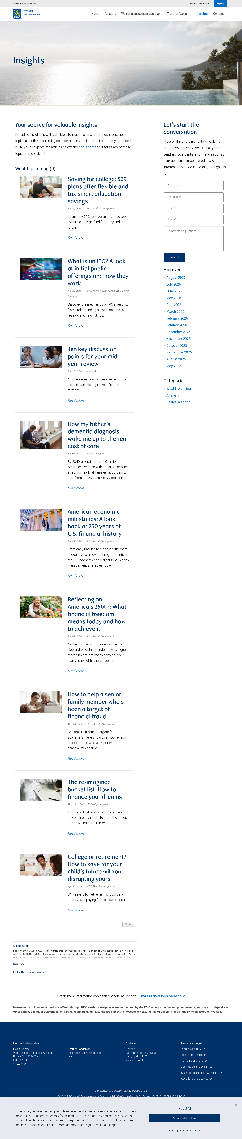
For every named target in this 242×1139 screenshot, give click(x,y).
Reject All (184, 1108)
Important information (199, 3)
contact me (87, 147)
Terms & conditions (192, 1060)
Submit (174, 257)
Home (95, 13)
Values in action (178, 402)
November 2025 (178, 339)
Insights (202, 13)
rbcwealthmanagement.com (25, 3)
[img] (121, 63)
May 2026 (173, 298)
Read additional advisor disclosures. (29, 972)
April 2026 (174, 305)
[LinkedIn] (19, 1064)
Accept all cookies (184, 1118)
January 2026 (176, 325)
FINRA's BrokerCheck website (159, 996)
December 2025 (178, 332)
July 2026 (173, 284)
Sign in (220, 3)
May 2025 (173, 366)
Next (128, 924)
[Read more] (18, 963)
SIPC (179, 1096)
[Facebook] (22, 1064)
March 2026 (175, 311)
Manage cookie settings (185, 1130)
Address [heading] (131, 1043)
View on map (133, 1060)
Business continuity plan (195, 1066)
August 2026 (176, 277)
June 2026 (174, 291)
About (109, 13)
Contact (218, 13)
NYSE (154, 1096)
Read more (76, 238)
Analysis (172, 395)
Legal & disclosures (192, 1055)
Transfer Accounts (179, 13)
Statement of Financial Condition (200, 1072)
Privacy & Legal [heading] (191, 1043)
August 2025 (176, 359)
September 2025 (179, 352)
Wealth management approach (141, 13)
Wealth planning (178, 388)
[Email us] (15, 1064)
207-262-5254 (30, 1056)
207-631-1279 (27, 1060)
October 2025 (176, 345)
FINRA (167, 1096)
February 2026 (177, 318)
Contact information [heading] (26, 1043)
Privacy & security (191, 1048)
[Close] (236, 1104)
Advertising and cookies (195, 1078)
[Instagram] (25, 1064)
